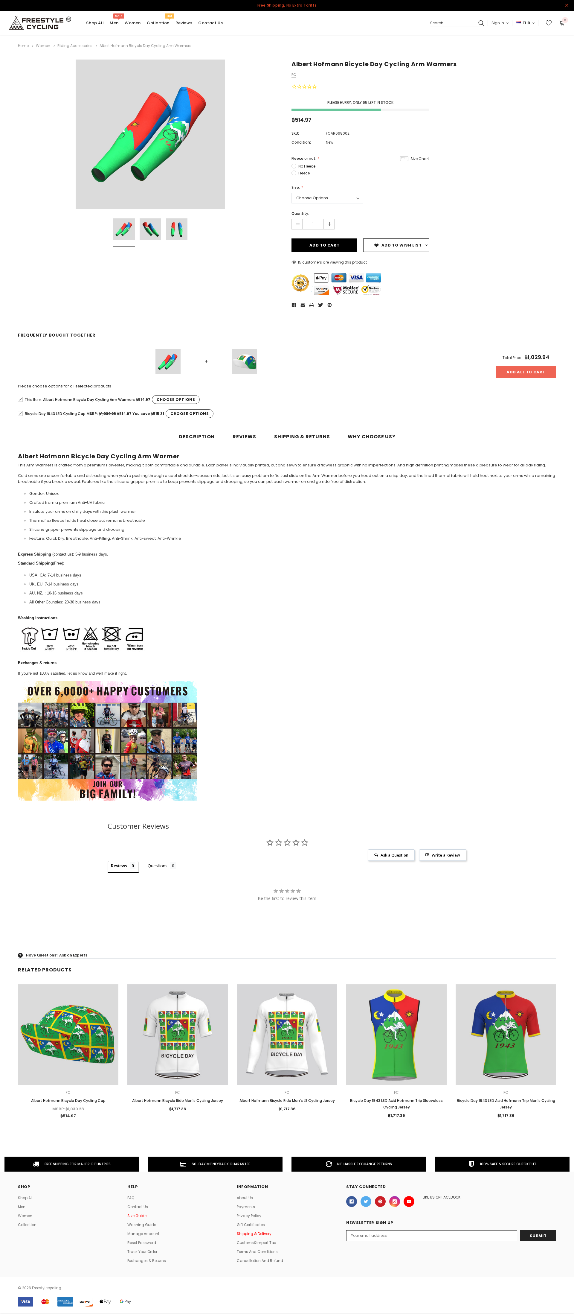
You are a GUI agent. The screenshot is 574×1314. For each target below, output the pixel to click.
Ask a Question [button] (394, 855)
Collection (158, 23)
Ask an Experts (73, 955)
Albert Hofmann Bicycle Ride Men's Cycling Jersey (177, 1100)
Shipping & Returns (302, 437)
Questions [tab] (157, 866)
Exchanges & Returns (146, 1260)
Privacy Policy (249, 1215)
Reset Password (141, 1242)
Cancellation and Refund (260, 1260)
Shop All (25, 1197)
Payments (246, 1206)
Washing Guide (141, 1224)
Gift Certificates (251, 1224)
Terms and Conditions (257, 1251)
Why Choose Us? (371, 437)
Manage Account (143, 1233)
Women (133, 23)
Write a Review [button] (446, 855)
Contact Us (137, 1206)
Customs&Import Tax (256, 1242)
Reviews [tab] (119, 866)
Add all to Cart (525, 372)
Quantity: (300, 213)
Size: (296, 187)
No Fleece (306, 166)
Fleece (304, 173)
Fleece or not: (304, 158)
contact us (63, 554)
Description (197, 437)
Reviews (244, 437)
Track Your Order (142, 1251)
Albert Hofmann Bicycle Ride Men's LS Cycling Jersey (287, 1100)
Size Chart (419, 158)
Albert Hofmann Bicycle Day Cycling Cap (68, 1100)
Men (114, 23)
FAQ (130, 1197)
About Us (245, 1197)
